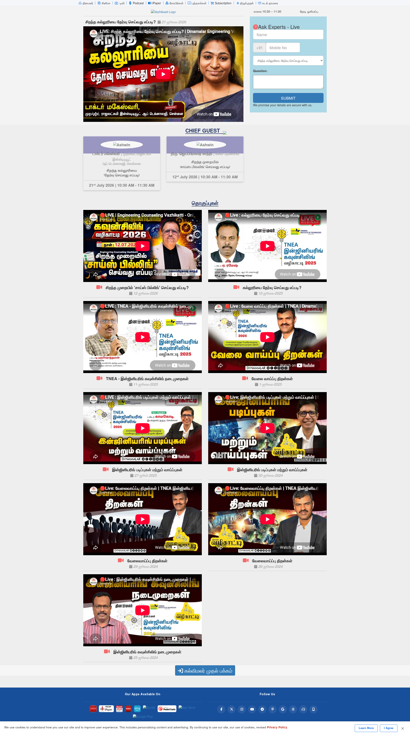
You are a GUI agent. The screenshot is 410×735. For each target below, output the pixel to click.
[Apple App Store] (187, 708)
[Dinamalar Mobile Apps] (313, 709)
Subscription (223, 3)
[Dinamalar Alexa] (137, 708)
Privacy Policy (277, 727)
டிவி (122, 3)
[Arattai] (303, 709)
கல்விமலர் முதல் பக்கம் (207, 670)
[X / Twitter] (231, 709)
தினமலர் (88, 3)
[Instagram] (242, 709)
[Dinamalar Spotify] (149, 708)
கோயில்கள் (176, 3)
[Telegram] (262, 709)
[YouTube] (252, 709)
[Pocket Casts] (167, 708)
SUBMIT (288, 98)
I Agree (388, 728)
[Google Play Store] (143, 717)
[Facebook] (221, 709)
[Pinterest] (272, 709)
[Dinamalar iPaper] (106, 708)
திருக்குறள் (247, 3)
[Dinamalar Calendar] (119, 708)
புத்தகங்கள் (199, 3)
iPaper (156, 3)
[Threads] (293, 709)
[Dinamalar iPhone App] (128, 708)
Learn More (366, 728)
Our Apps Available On (143, 694)
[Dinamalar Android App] (93, 708)
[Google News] (283, 709)
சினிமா (106, 3)
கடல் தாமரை (270, 3)
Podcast (138, 3)
